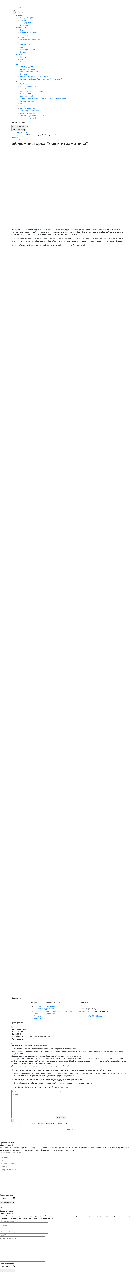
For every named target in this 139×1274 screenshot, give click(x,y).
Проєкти (19, 81)
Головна (19, 15)
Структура (24, 37)
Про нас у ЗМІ (25, 45)
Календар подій (26, 23)
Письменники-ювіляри (29, 72)
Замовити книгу (18, 130)
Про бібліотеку (21, 28)
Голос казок (24, 89)
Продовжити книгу (20, 127)
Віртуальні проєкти (27, 101)
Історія (22, 42)
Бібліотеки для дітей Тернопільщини (34, 116)
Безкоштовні (25, 57)
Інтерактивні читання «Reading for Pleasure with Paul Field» (43, 99)
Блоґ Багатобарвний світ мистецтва (34, 76)
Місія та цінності (26, 35)
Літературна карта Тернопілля (32, 91)
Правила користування (29, 32)
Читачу (18, 64)
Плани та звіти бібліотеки (30, 40)
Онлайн (23, 62)
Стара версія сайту (19, 132)
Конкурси (23, 74)
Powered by (72, 1129)
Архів (22, 103)
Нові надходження (27, 67)
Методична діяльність (28, 108)
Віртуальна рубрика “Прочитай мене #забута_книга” (41, 79)
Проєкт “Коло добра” (28, 86)
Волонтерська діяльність (30, 50)
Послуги (19, 54)
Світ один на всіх (27, 96)
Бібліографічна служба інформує (33, 111)
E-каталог (17, 7)
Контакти (23, 52)
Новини (23, 20)
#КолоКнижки (25, 94)
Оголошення (25, 25)
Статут (22, 30)
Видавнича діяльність (28, 113)
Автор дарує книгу (27, 69)
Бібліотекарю (21, 106)
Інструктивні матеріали (29, 118)
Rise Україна (24, 84)
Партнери (23, 47)
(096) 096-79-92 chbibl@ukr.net (93, 1016)
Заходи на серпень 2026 (29, 18)
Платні (22, 59)
